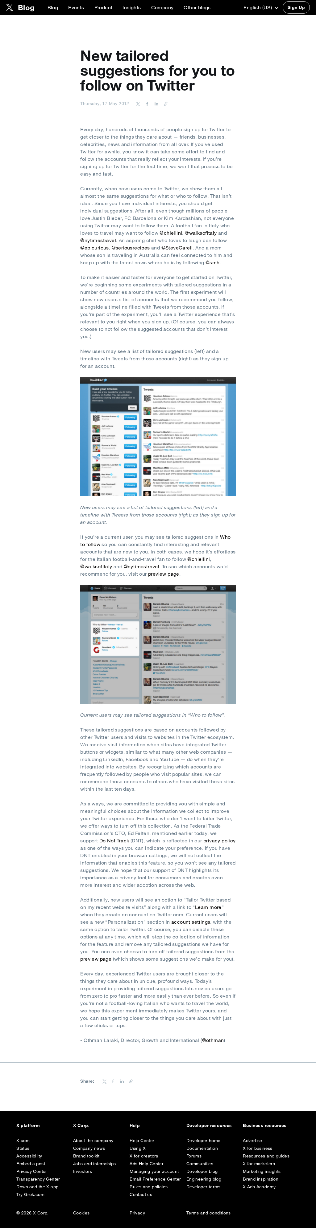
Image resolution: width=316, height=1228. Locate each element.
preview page (163, 574)
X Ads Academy (259, 1186)
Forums (194, 1156)
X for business (257, 1148)
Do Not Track (114, 840)
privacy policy (219, 840)
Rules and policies (149, 1186)
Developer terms (203, 1186)
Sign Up (296, 7)
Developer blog (202, 1171)
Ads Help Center (147, 1163)
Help (135, 1125)
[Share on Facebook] (146, 103)
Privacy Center (31, 1171)
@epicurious (94, 248)
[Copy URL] (164, 103)
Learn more (208, 907)
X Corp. (81, 1125)
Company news (89, 1148)
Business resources (265, 1125)
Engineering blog (203, 1179)
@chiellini (171, 233)
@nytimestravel (98, 240)
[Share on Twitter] (138, 103)
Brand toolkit (86, 1156)
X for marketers (259, 1163)
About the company (93, 1140)
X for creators (144, 1156)
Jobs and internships (94, 1163)
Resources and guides (266, 1156)
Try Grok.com (30, 1194)
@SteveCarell (177, 248)
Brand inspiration (260, 1179)
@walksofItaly (201, 233)
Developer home (203, 1140)
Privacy (137, 1213)
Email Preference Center (155, 1179)
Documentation (202, 1148)
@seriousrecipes (131, 248)
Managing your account (154, 1171)
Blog (53, 7)
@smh (213, 262)
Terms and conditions (208, 1213)
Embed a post (30, 1163)
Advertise (252, 1140)
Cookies (81, 1213)
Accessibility (29, 1156)
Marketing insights (262, 1171)
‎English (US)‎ (258, 7)
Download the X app (37, 1186)
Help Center (142, 1140)
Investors (82, 1171)
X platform (28, 1125)
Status (22, 1148)
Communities (199, 1163)
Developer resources (209, 1125)
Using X (138, 1148)
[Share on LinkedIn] (155, 103)
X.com (23, 1140)
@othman (213, 1040)
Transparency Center (38, 1179)
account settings (190, 922)
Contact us (141, 1194)
